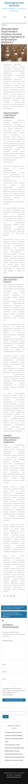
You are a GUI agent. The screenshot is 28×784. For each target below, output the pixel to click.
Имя (4, 664)
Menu (5, 17)
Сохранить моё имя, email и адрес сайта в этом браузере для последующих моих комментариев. (13, 691)
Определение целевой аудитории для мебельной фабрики (12, 614)
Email (4, 671)
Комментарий (7, 640)
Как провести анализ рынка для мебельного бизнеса (13, 607)
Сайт (4, 679)
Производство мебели (14, 4)
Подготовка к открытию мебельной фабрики (13, 24)
